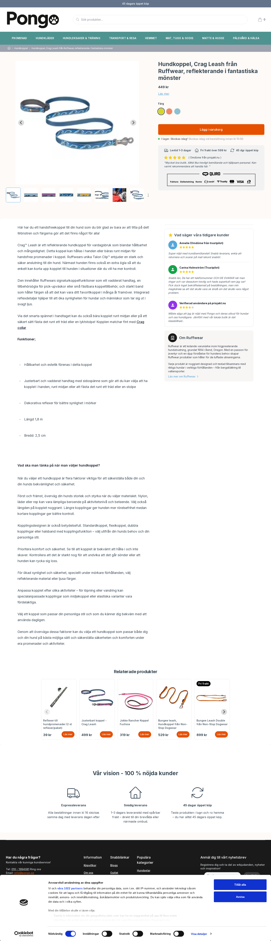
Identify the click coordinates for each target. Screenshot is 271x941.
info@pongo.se (24, 872)
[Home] (9, 48)
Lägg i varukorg (211, 129)
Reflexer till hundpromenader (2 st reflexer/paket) (57, 724)
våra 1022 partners (70, 888)
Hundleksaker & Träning (81, 38)
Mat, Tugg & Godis (180, 38)
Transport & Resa (122, 38)
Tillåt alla (240, 884)
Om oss (88, 872)
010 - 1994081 (20, 869)
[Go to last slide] (21, 123)
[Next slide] (133, 123)
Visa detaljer (199, 933)
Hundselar (143, 870)
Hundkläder (45, 38)
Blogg (114, 865)
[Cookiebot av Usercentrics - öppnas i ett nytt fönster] (24, 934)
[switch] (107, 934)
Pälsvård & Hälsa (246, 38)
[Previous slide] (47, 712)
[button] (13, 195)
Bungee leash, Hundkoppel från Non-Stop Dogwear (172, 724)
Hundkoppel (21, 48)
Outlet (114, 872)
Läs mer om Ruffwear (181, 376)
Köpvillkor (90, 865)
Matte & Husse (213, 38)
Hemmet (151, 38)
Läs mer (163, 94)
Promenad (19, 38)
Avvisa (240, 896)
